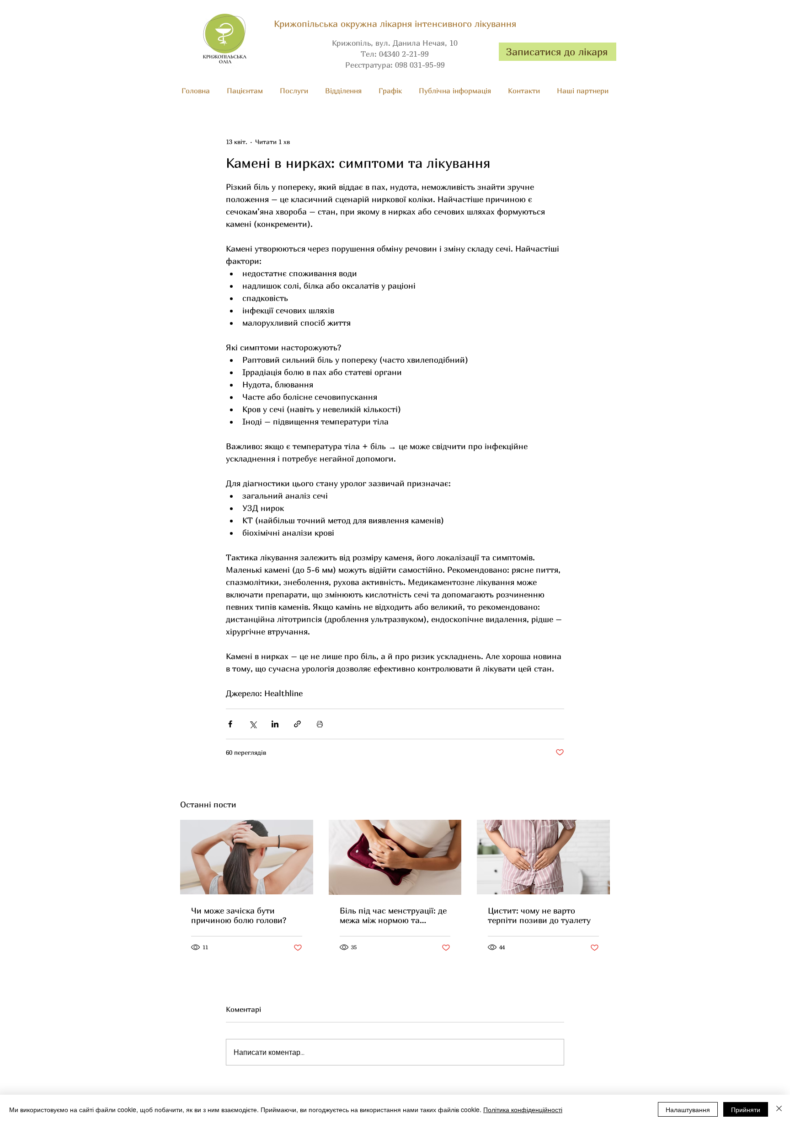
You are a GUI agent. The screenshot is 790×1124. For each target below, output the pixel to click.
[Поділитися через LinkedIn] (275, 724)
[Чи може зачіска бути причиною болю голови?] (246, 857)
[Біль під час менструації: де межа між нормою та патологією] (395, 857)
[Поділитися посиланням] (297, 724)
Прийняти (745, 1109)
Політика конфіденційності (522, 1109)
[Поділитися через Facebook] (230, 724)
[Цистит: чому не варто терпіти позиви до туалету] (543, 857)
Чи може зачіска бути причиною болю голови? (238, 915)
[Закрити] (779, 1109)
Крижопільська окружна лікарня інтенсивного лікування (395, 23)
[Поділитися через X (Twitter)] (252, 724)
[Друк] (319, 724)
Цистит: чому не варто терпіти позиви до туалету (539, 915)
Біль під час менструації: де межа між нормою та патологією (393, 915)
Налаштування (688, 1109)
